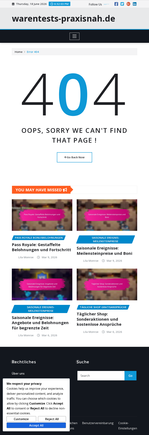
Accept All (36, 425)
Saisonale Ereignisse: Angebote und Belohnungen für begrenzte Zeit (40, 322)
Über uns (18, 374)
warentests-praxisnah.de (63, 18)
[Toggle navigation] (75, 36)
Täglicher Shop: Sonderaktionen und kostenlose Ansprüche (99, 319)
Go (130, 376)
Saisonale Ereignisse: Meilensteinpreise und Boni (104, 250)
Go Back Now (75, 157)
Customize (21, 419)
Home (19, 52)
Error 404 (33, 52)
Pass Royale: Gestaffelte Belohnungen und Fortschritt (41, 247)
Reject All (52, 419)
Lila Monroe (26, 257)
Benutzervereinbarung (98, 423)
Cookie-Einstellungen (127, 425)
